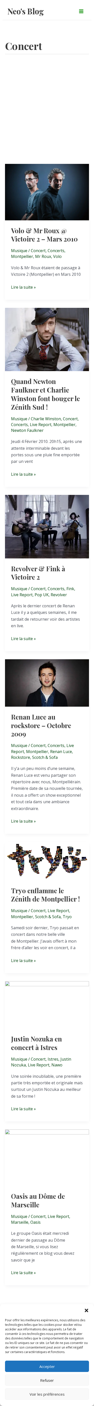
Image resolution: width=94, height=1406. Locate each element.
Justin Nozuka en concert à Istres (36, 1043)
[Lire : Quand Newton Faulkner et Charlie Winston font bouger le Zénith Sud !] (47, 339)
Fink (70, 588)
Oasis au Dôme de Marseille (38, 1200)
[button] (86, 1310)
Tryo (67, 916)
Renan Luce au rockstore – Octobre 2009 (41, 725)
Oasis (35, 1222)
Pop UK (42, 594)
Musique (19, 250)
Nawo (56, 1065)
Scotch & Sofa (45, 757)
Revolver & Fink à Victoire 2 (38, 573)
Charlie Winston (46, 419)
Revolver (59, 594)
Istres (53, 1059)
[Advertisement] (47, 114)
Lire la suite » (23, 287)
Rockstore (20, 757)
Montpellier (22, 256)
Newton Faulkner (27, 430)
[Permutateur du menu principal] (81, 11)
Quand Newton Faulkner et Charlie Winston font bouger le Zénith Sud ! (45, 394)
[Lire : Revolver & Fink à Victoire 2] (47, 526)
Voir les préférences (47, 1394)
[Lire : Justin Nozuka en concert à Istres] (47, 1004)
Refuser (47, 1380)
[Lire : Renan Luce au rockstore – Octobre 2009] (47, 682)
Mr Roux (43, 256)
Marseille (19, 1222)
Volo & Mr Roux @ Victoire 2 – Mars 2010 (44, 235)
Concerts (56, 250)
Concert (38, 250)
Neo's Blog (26, 11)
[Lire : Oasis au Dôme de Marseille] (47, 1157)
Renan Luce (61, 751)
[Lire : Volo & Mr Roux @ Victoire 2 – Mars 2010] (47, 191)
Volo (57, 256)
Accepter (47, 1366)
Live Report (40, 424)
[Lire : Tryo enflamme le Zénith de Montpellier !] (47, 860)
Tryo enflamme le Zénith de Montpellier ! (45, 895)
